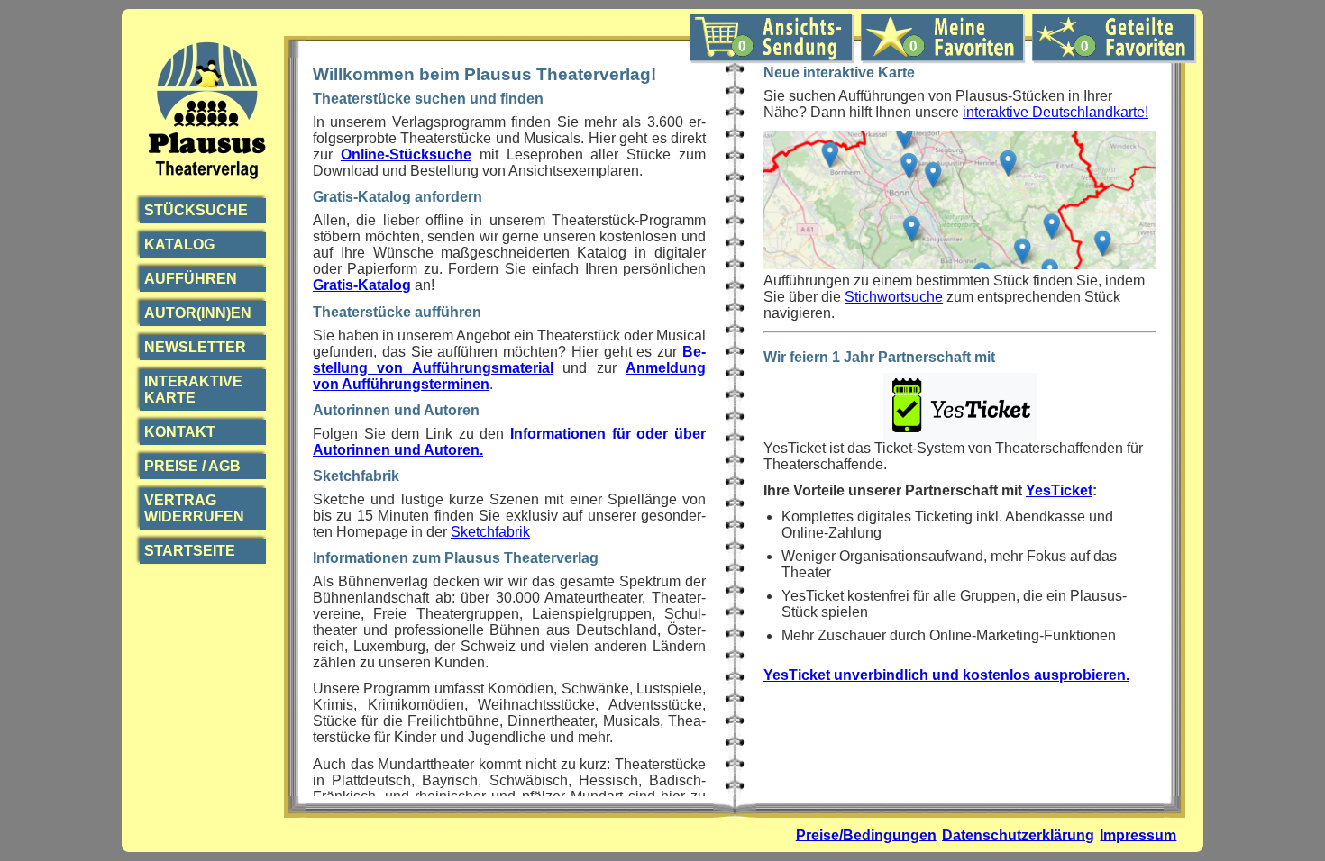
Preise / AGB (192, 466)
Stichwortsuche (894, 296)
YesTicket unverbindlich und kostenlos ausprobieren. (946, 675)
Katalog (179, 244)
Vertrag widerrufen (194, 508)
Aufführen (190, 278)
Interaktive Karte (193, 389)
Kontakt (179, 432)
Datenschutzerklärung (1018, 834)
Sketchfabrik (490, 531)
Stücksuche (196, 210)
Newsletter (195, 347)
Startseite (189, 550)
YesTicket (1059, 490)
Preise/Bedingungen (866, 834)
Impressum (1138, 834)
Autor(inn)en (197, 313)
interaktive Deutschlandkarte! (1055, 112)
